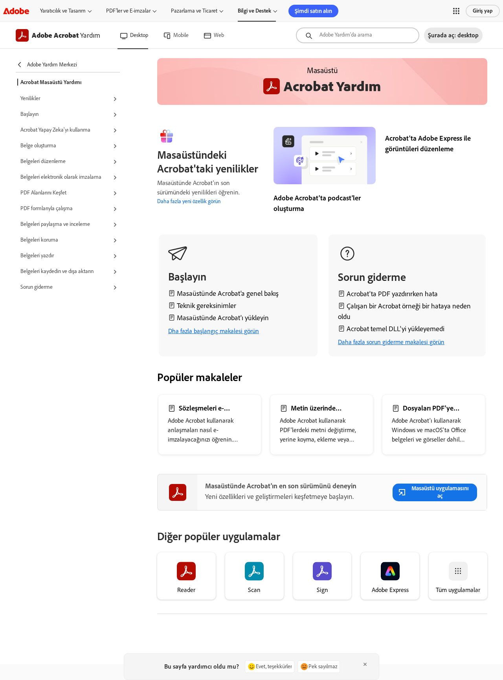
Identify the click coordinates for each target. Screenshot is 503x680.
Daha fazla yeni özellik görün (188, 201)
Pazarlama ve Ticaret (194, 10)
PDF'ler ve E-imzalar (128, 10)
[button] (456, 11)
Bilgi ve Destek (254, 10)
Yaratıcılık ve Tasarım (63, 10)
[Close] (365, 664)
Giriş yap (483, 10)
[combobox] (357, 35)
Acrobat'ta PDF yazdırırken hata (392, 294)
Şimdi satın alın (313, 11)
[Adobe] (16, 11)
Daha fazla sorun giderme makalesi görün (391, 342)
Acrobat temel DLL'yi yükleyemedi (395, 328)
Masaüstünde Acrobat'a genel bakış (228, 293)
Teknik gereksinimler (206, 305)
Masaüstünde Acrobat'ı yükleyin (223, 317)
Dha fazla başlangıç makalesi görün (213, 331)
